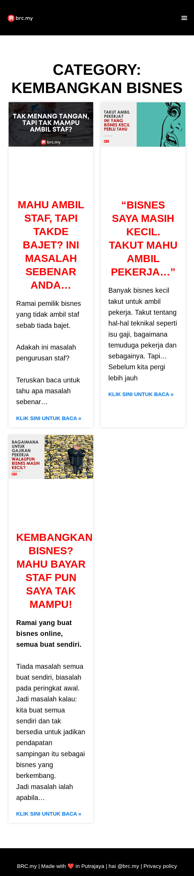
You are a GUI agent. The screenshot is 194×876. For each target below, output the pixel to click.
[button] (184, 17)
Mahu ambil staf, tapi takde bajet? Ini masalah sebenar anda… (51, 245)
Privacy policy (160, 866)
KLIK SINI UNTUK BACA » (48, 418)
